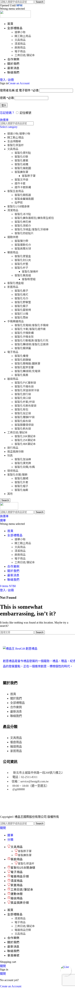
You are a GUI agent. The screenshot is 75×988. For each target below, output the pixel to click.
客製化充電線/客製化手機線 (31, 325)
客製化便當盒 (23, 256)
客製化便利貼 (23, 153)
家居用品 (12, 287)
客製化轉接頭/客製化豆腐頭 (31, 344)
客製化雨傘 (21, 317)
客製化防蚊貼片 (24, 233)
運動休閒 (12, 237)
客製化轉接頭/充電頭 (27, 371)
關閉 (3, 827)
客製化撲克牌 (23, 463)
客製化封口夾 (23, 260)
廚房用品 (20, 47)
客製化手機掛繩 (24, 333)
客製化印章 (21, 156)
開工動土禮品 (15, 137)
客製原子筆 (28, 175)
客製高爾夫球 (23, 248)
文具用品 (20, 40)
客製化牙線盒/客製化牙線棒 (31, 229)
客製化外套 (21, 482)
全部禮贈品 (17, 702)
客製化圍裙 (21, 478)
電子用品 (20, 51)
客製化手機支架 (24, 336)
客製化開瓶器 (23, 195)
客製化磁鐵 (21, 164)
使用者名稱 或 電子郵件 (19, 90)
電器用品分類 (23, 930)
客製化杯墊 (21, 264)
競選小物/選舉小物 (18, 133)
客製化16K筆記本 (25, 436)
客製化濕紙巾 (23, 225)
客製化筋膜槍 (23, 359)
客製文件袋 (21, 179)
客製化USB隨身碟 (18, 206)
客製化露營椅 (23, 310)
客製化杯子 (21, 267)
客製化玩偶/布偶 (25, 467)
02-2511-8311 (29, 777)
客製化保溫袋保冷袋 (27, 390)
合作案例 (16, 707)
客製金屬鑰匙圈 (24, 198)
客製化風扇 (21, 375)
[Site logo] (15, 16)
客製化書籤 (21, 160)
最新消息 (16, 711)
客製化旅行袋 (23, 394)
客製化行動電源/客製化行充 (31, 340)
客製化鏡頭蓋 (23, 348)
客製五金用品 (15, 191)
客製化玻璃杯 (30, 271)
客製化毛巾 (21, 298)
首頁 (13, 694)
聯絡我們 (16, 715)
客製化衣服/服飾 (17, 474)
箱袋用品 (12, 379)
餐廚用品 (12, 252)
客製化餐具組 (23, 275)
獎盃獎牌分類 (15, 451)
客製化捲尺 (21, 294)
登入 (3, 105)
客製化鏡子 (21, 306)
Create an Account (18, 83)
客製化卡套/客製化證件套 (30, 329)
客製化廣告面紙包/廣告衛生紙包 (34, 218)
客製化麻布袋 (23, 421)
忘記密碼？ (7, 112)
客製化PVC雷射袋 (25, 382)
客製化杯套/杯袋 (25, 402)
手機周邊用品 (15, 321)
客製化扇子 (21, 290)
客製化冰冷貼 (23, 214)
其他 (10, 493)
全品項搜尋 (14, 141)
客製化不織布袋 (24, 386)
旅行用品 (12, 447)
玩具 (10, 455)
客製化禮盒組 (15, 283)
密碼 (7, 97)
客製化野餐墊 (23, 302)
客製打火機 (21, 313)
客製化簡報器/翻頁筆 (27, 363)
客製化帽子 (21, 486)
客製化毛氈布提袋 (25, 405)
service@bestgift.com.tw (34, 781)
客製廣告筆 (21, 172)
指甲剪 (19, 202)
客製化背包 (21, 409)
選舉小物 (20, 32)
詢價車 (4, 119)
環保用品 (12, 470)
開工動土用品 (23, 36)
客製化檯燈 (21, 356)
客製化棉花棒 (23, 221)
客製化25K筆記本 (25, 440)
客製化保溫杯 (15, 145)
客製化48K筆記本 (25, 444)
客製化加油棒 (23, 459)
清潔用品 (20, 43)
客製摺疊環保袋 (24, 425)
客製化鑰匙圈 (23, 168)
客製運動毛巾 (23, 244)
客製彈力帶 (21, 241)
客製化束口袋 (23, 398)
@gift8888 (18, 789)
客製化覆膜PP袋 (25, 417)
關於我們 (16, 698)
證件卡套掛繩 (23, 187)
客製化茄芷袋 (23, 413)
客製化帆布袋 (23, 428)
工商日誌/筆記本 (25, 55)
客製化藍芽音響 (24, 367)
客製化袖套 (21, 490)
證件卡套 (20, 183)
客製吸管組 (28, 279)
